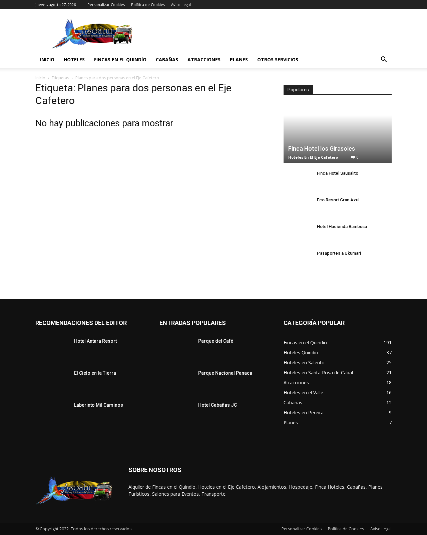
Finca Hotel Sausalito (337, 173)
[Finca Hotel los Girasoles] (338, 133)
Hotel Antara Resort (95, 341)
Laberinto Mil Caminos (98, 405)
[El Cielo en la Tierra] (52, 381)
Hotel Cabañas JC (217, 405)
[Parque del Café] (176, 349)
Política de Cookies (148, 4)
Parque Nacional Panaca (225, 373)
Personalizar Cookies (106, 4)
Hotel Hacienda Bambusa (342, 226)
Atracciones (204, 59)
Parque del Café (215, 341)
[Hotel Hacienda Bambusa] (297, 233)
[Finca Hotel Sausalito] (297, 180)
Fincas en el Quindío (120, 59)
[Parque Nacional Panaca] (176, 381)
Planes (239, 59)
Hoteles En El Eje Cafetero (313, 157)
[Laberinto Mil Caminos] (52, 413)
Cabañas (167, 59)
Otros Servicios (277, 59)
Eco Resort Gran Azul (338, 199)
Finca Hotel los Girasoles (321, 148)
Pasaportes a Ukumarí (339, 253)
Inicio (47, 59)
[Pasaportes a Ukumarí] (297, 260)
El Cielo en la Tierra (95, 373)
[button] (384, 60)
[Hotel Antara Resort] (52, 349)
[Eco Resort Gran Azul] (297, 206)
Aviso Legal (181, 4)
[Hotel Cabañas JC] (176, 413)
